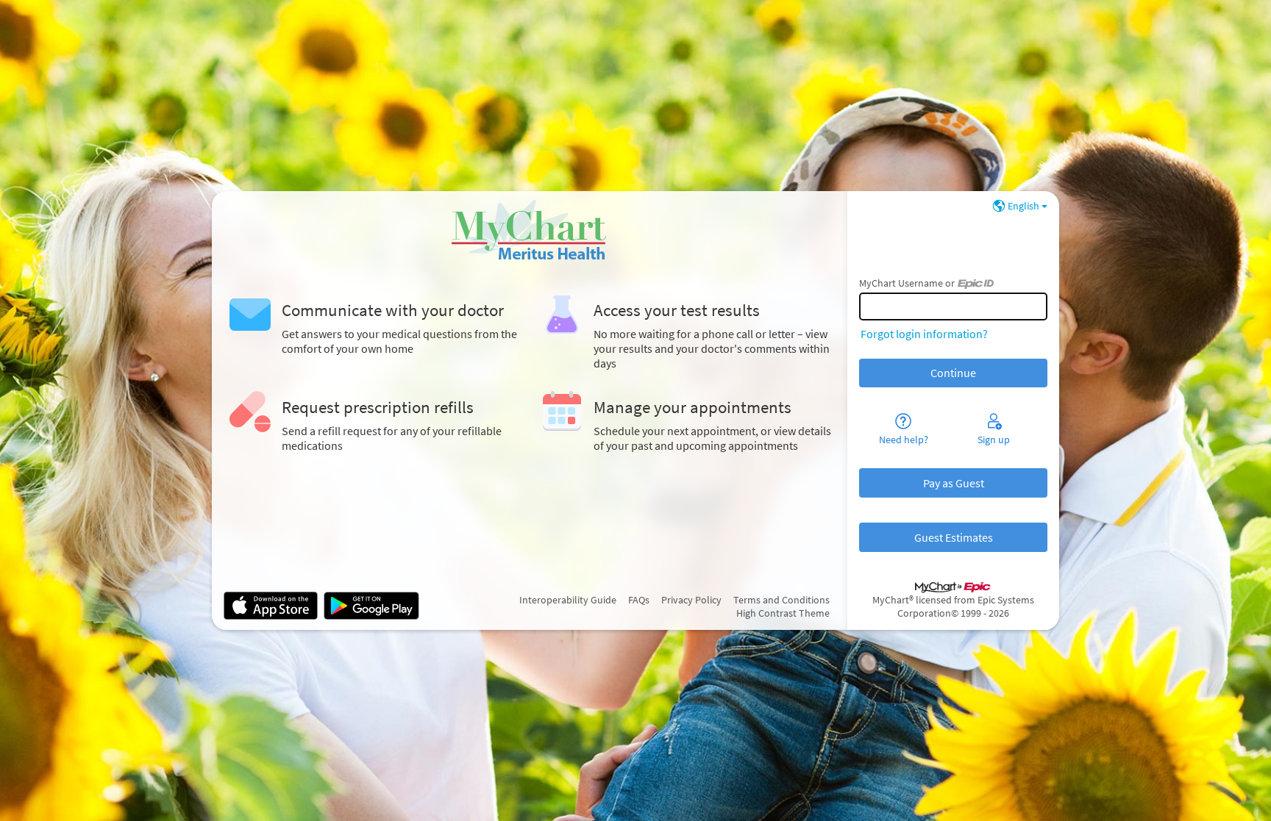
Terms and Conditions (781, 599)
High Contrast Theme (783, 613)
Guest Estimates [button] (953, 537)
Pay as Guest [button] (953, 483)
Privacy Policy (691, 599)
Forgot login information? (924, 333)
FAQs (638, 599)
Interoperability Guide (567, 599)
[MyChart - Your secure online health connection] (529, 229)
